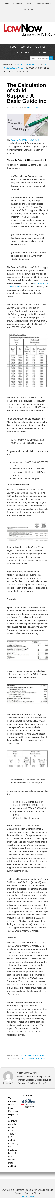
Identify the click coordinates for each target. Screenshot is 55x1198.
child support (27, 1059)
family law (40, 1059)
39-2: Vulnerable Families (32, 1055)
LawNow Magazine (27, 32)
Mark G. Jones (33, 107)
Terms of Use (27, 1196)
